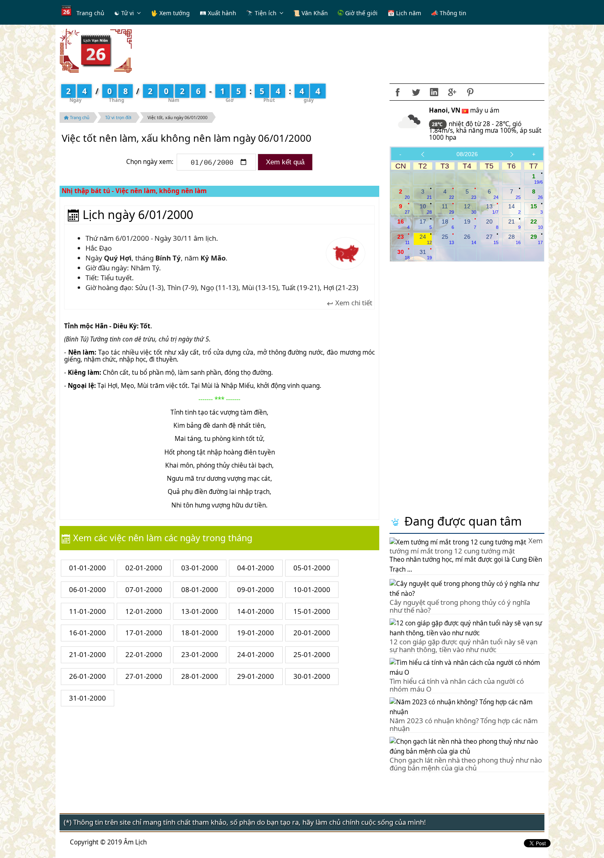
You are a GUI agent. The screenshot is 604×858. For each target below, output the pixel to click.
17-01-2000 (143, 632)
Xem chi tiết (353, 303)
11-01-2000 (87, 611)
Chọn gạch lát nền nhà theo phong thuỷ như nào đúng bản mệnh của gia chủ (466, 763)
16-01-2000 (87, 632)
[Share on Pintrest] (470, 92)
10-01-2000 (311, 589)
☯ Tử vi (124, 13)
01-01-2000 (87, 567)
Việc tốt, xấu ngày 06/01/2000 (177, 117)
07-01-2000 (143, 589)
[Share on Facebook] (398, 92)
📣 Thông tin (448, 13)
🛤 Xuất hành (218, 13)
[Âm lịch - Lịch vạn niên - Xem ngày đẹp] (96, 50)
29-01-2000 (255, 676)
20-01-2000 (311, 632)
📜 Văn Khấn (310, 13)
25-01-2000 (311, 654)
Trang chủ (90, 13)
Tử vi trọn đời (118, 117)
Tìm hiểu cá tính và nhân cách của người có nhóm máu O (457, 684)
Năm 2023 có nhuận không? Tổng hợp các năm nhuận (464, 724)
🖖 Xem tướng (170, 13)
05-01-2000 (311, 567)
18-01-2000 (199, 632)
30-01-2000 (311, 676)
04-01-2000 (255, 567)
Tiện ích (266, 13)
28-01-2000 (199, 676)
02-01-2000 (143, 567)
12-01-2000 (143, 611)
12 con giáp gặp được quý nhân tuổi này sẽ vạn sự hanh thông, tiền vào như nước (463, 645)
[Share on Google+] (452, 92)
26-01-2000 (87, 676)
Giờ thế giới (360, 13)
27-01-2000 (143, 676)
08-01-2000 (199, 589)
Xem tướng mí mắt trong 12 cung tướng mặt (466, 546)
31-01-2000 (87, 698)
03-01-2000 (199, 567)
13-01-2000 (199, 611)
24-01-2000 (255, 654)
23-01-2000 (199, 654)
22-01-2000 (143, 654)
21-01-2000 (87, 654)
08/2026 (467, 154)
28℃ (438, 124)
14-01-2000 (255, 611)
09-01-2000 (255, 589)
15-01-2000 (311, 611)
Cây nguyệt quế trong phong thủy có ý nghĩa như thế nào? (460, 605)
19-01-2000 (255, 632)
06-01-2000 (87, 589)
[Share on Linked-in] (434, 92)
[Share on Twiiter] (416, 92)
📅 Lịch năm (404, 13)
